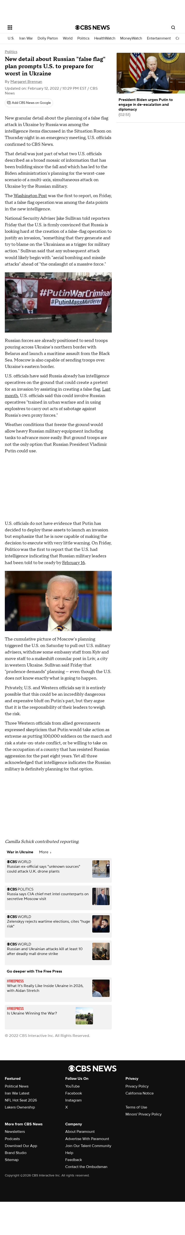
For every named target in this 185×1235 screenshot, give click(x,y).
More (44, 852)
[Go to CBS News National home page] (92, 27)
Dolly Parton (48, 38)
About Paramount (80, 1132)
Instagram (73, 1100)
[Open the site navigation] (36, 27)
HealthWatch (104, 38)
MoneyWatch (131, 38)
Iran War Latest (17, 1093)
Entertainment (159, 38)
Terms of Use (136, 1107)
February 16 (73, 563)
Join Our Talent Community (88, 1146)
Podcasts (12, 1139)
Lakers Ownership (20, 1107)
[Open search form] (173, 27)
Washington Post (30, 196)
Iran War (26, 38)
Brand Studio (15, 1153)
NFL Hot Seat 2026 (21, 1100)
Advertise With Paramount (87, 1139)
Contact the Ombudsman (86, 1167)
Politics (83, 38)
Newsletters (15, 1132)
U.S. (11, 38)
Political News (16, 1086)
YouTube (72, 1086)
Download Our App (21, 1146)
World (68, 38)
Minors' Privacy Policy (144, 1114)
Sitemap (12, 1160)
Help (69, 1153)
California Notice (140, 1093)
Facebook (73, 1093)
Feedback (73, 1160)
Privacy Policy (137, 1086)
